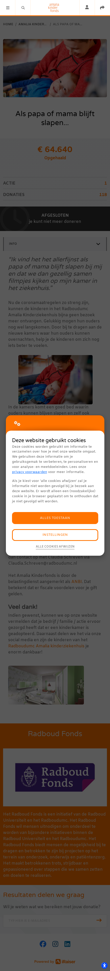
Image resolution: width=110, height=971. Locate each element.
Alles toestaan (55, 518)
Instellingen (55, 535)
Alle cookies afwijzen (55, 547)
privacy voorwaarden (29, 472)
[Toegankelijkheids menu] (104, 965)
